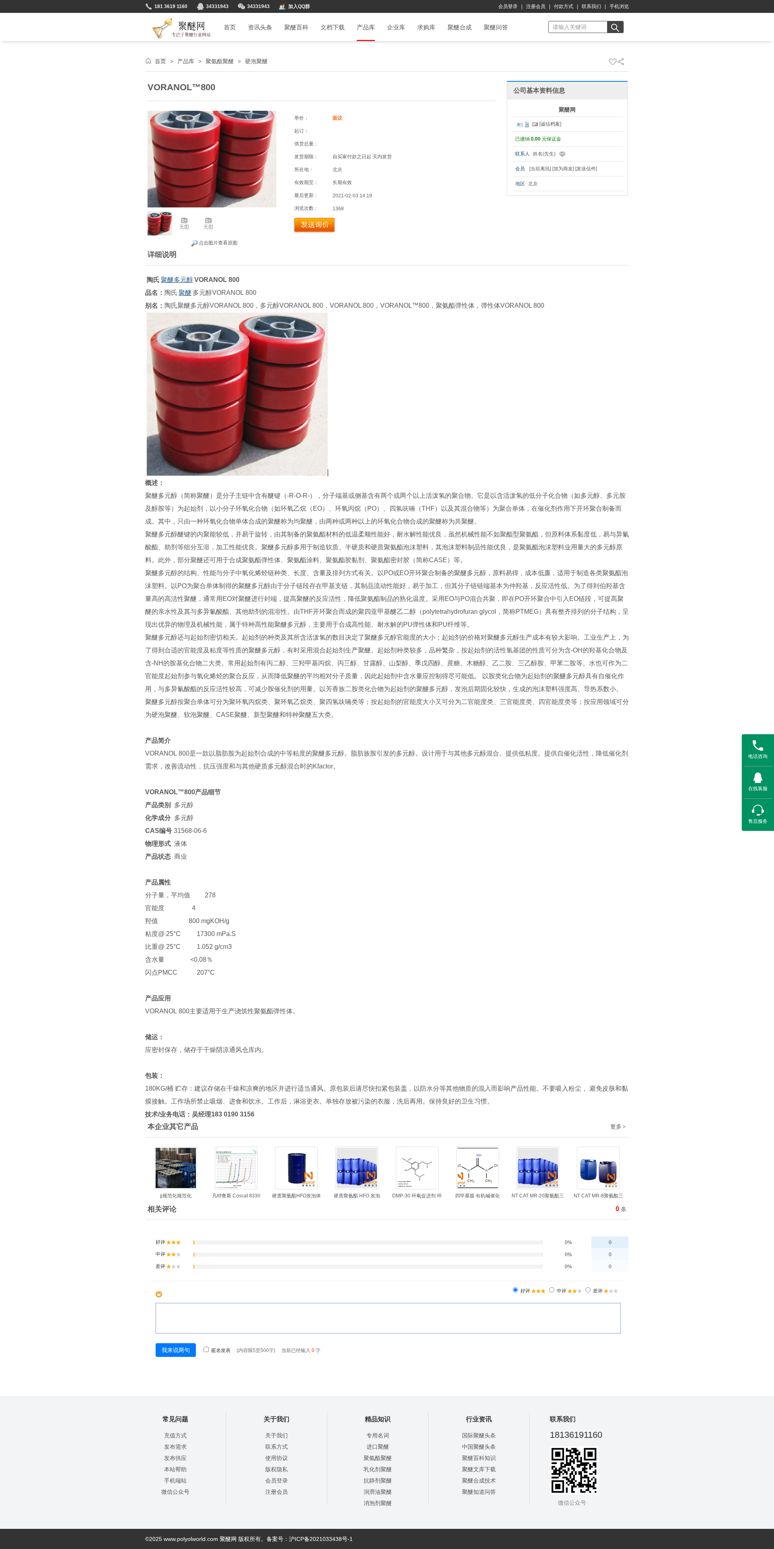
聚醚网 (174, 19)
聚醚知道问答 (479, 1492)
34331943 (217, 6)
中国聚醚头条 (479, 1446)
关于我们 (276, 1435)
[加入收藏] (613, 62)
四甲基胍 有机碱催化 (477, 1196)
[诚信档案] (550, 124)
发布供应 (175, 1458)
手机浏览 (619, 6)
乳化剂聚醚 (378, 1469)
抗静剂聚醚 (378, 1480)
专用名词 (377, 1435)
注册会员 (535, 6)
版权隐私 (276, 1469)
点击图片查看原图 (217, 243)
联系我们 (591, 6)
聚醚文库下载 (479, 1469)
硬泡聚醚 (256, 61)
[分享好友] (621, 62)
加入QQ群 (299, 6)
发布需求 (175, 1446)
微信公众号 (175, 1492)
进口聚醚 (377, 1446)
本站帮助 (175, 1469)
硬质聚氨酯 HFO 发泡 (357, 1196)
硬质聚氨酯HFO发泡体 (296, 1196)
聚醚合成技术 (479, 1480)
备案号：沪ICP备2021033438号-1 (309, 1539)
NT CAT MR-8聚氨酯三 (598, 1196)
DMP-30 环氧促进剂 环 (417, 1196)
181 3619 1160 (170, 6)
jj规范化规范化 (175, 1196)
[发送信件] (586, 169)
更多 (618, 1126)
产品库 (185, 61)
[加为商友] (563, 169)
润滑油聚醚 (378, 1492)
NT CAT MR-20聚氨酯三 (538, 1196)
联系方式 (276, 1446)
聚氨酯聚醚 (220, 61)
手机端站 (175, 1480)
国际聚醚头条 (479, 1435)
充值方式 (175, 1435)
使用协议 (276, 1458)
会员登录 (508, 6)
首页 (160, 61)
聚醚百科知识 (479, 1458)
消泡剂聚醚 (378, 1503)
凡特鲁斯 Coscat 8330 (236, 1196)
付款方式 (563, 6)
